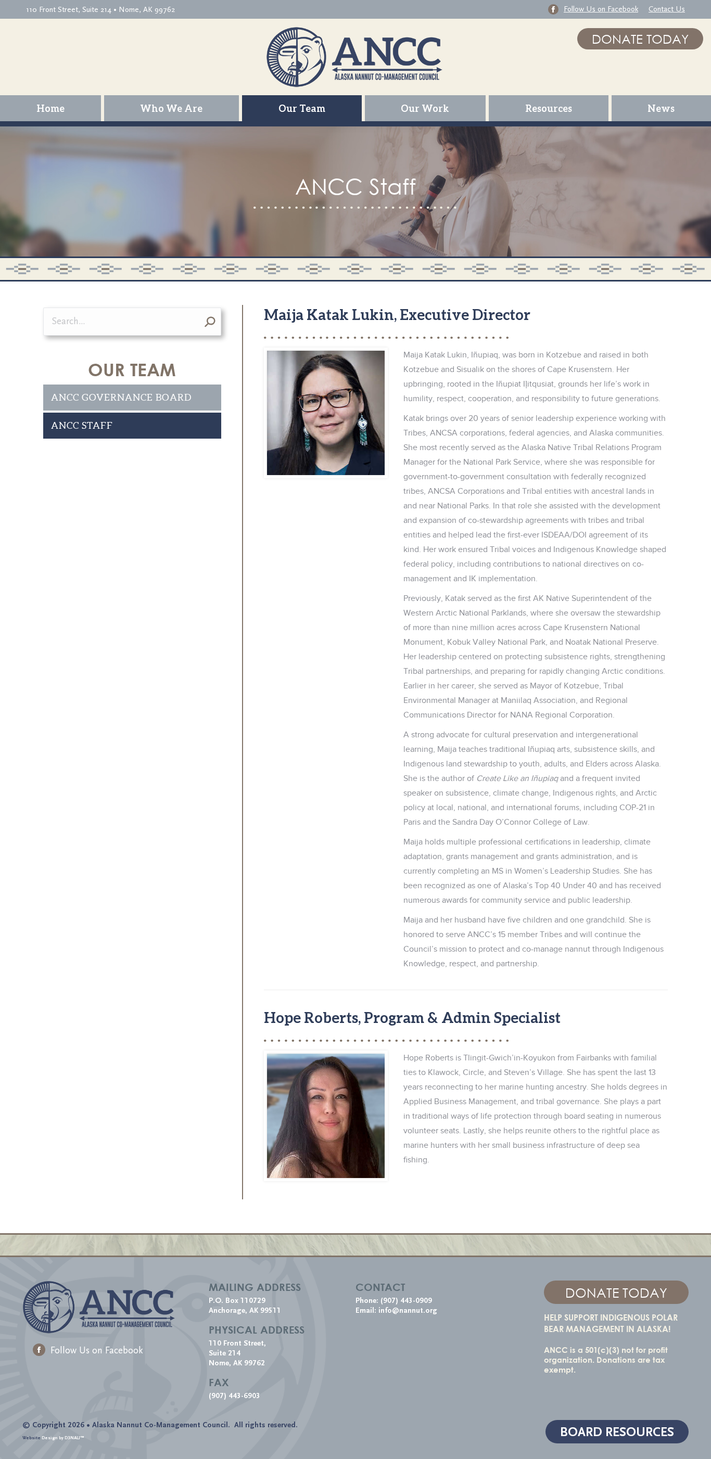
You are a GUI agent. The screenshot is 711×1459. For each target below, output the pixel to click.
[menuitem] (50, 108)
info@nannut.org (408, 1310)
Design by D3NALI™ (63, 1437)
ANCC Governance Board (121, 397)
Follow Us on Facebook (96, 1350)
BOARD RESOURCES (617, 1432)
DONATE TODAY (640, 38)
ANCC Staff (82, 425)
